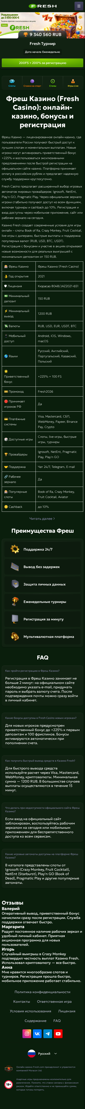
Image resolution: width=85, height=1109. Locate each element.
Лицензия (66, 1011)
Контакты (21, 1001)
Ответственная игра (54, 1001)
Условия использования (30, 1011)
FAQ (57, 1020)
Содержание (35, 1020)
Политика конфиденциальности (42, 992)
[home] (42, 6)
